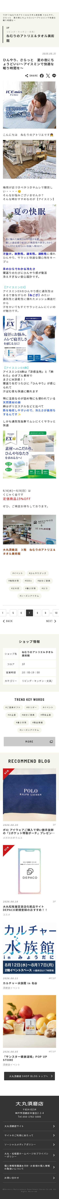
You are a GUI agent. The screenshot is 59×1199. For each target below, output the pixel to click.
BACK (9, 621)
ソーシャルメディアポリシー (20, 1144)
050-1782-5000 (32, 1116)
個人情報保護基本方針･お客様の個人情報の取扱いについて (27, 1167)
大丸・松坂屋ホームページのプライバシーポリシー (26, 1155)
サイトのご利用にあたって (19, 1135)
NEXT (49, 621)
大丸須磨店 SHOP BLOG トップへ (28, 1076)
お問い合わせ (11, 1177)
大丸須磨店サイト (14, 1126)
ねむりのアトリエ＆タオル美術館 (26, 15)
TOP (5, 15)
